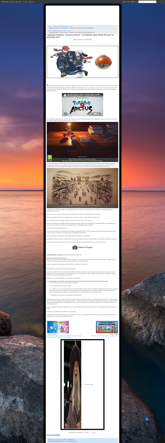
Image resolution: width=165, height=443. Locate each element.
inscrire (64, 441)
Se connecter (127, 1)
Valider (93, 432)
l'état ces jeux (71, 120)
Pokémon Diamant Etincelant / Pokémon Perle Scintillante (99, 87)
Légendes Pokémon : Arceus (60, 30)
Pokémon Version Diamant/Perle (60, 26)
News (71, 26)
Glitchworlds (5, 2)
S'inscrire (135, 1)
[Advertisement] (82, 15)
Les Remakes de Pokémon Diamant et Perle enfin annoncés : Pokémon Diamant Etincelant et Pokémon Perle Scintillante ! (64, 336)
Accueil (13, 1)
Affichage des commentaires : (76, 432)
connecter (57, 439)
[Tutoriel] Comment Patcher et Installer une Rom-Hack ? (104, 335)
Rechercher (160, 1)
